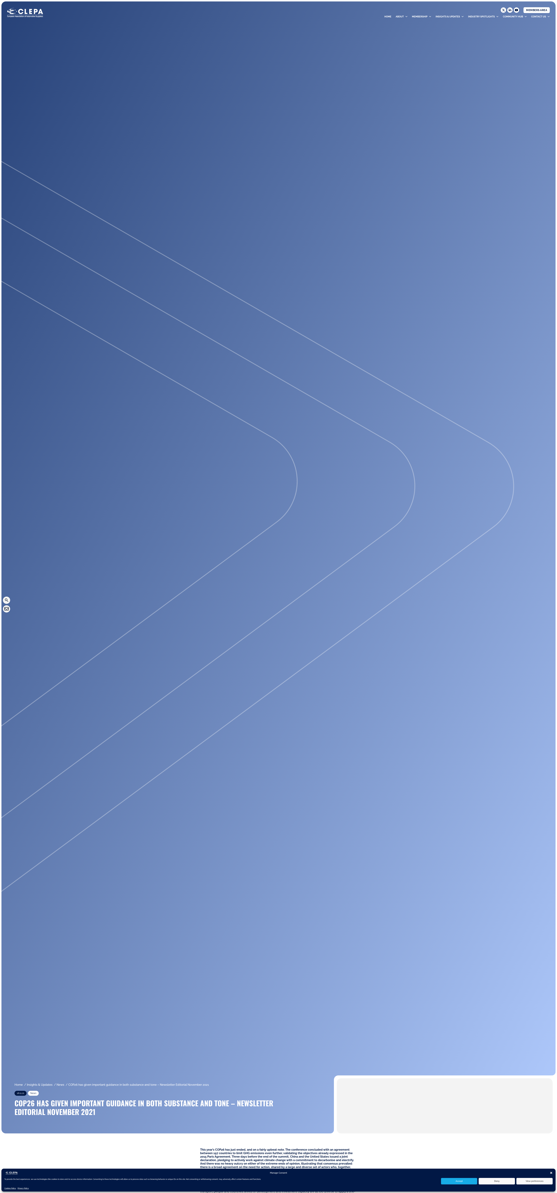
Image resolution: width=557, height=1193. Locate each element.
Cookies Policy (10, 1188)
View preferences (534, 1181)
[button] (551, 1172)
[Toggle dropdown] (406, 16)
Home (387, 16)
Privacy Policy (23, 1188)
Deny (497, 1181)
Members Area (536, 10)
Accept (459, 1181)
